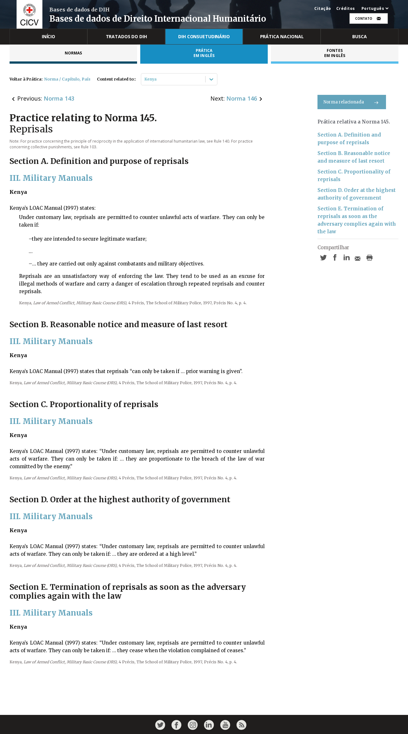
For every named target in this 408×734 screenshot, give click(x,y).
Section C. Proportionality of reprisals (353, 175)
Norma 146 (241, 98)
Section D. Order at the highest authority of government (356, 194)
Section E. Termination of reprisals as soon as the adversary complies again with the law (356, 220)
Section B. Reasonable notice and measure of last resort (353, 157)
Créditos (345, 9)
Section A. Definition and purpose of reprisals (349, 138)
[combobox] (144, 79)
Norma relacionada (344, 102)
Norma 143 (59, 98)
